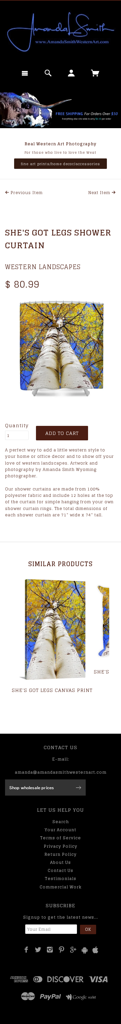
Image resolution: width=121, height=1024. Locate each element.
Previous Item (26, 192)
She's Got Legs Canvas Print (52, 690)
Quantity (17, 425)
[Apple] (95, 950)
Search (60, 821)
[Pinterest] (61, 949)
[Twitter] (38, 949)
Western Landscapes (43, 266)
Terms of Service (60, 837)
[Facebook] (26, 949)
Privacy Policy (60, 846)
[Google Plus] (73, 949)
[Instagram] (49, 949)
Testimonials (60, 878)
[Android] (85, 950)
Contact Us (60, 870)
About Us (60, 862)
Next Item (100, 192)
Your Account (60, 829)
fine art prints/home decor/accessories (60, 164)
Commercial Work (61, 886)
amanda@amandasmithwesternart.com (61, 772)
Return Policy (60, 854)
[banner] (60, 32)
